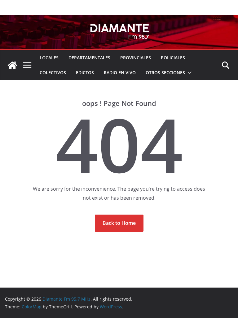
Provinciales (135, 58)
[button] (188, 72)
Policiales (173, 58)
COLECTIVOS (53, 72)
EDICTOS (85, 72)
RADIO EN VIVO (120, 72)
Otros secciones (165, 72)
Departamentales (89, 58)
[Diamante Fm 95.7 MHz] (119, 19)
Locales (49, 58)
